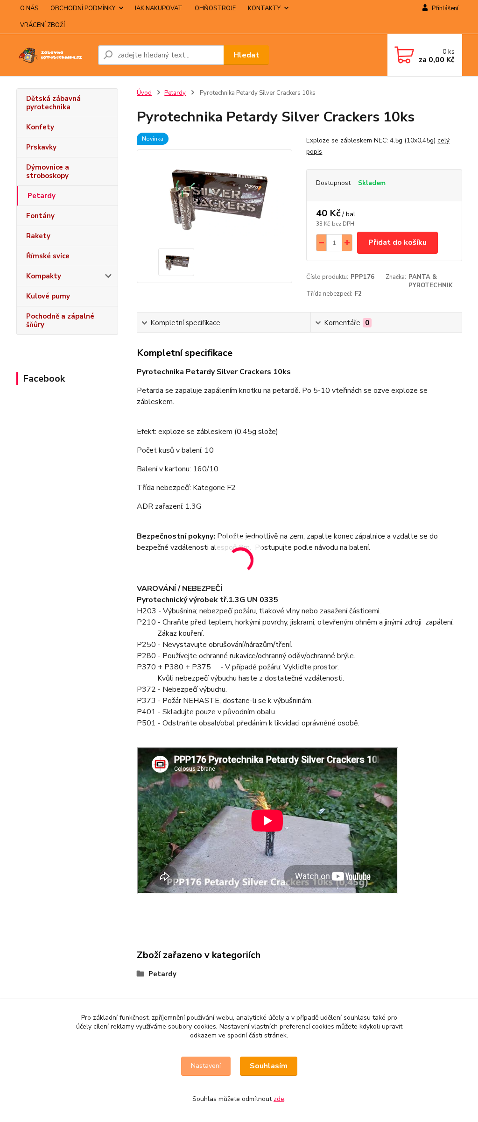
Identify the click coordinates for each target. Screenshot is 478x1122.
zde (279, 1098)
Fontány (40, 215)
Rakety (38, 236)
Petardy (42, 195)
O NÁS (29, 8)
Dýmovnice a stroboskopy (47, 171)
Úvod (144, 93)
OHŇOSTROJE (215, 8)
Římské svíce (48, 256)
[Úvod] (53, 55)
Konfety (40, 127)
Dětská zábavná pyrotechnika (53, 103)
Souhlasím (269, 1066)
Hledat (246, 55)
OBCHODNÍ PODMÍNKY (82, 8)
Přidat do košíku (397, 242)
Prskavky (41, 147)
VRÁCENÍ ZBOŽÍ (42, 25)
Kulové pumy (48, 296)
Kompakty (43, 276)
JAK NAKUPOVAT (158, 8)
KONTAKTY (264, 8)
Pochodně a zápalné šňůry (60, 320)
